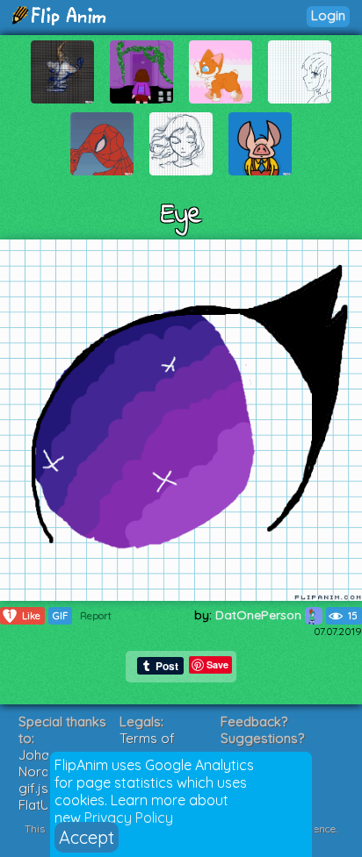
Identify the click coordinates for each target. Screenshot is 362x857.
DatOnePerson (260, 615)
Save (217, 664)
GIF (60, 616)
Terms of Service (147, 746)
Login (328, 15)
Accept (86, 837)
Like (24, 615)
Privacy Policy (128, 817)
